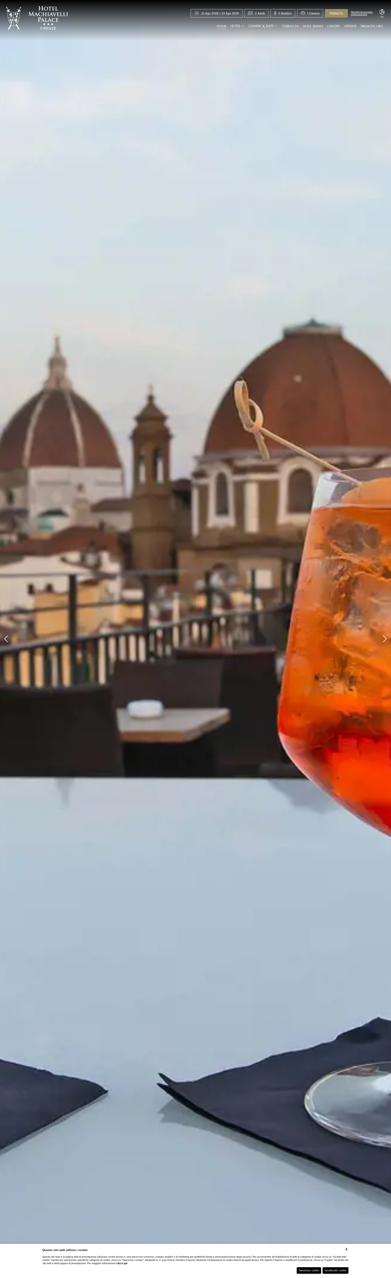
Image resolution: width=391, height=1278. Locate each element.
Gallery (333, 26)
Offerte (350, 26)
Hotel (236, 26)
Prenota (336, 13)
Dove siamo (313, 26)
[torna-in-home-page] (37, 19)
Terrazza (290, 26)
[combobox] (260, 13)
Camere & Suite (261, 26)
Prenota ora (372, 26)
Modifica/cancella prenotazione (361, 13)
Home (221, 26)
